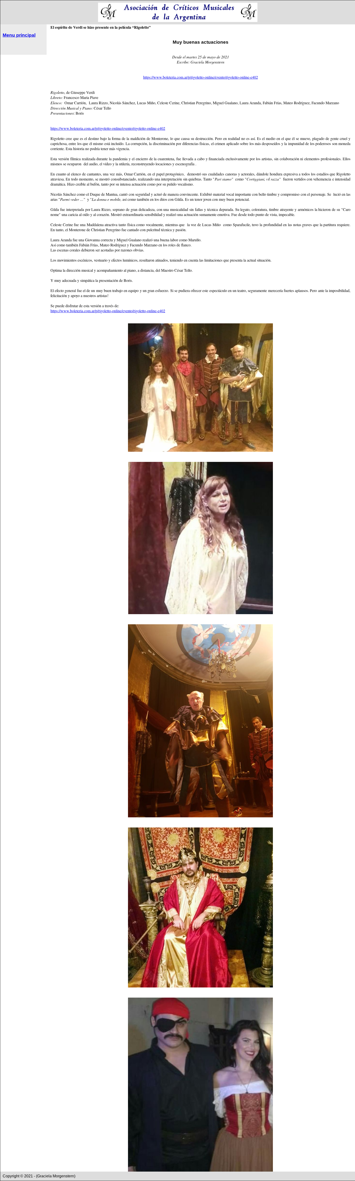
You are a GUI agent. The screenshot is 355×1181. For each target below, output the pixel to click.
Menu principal (19, 35)
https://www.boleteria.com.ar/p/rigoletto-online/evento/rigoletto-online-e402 (200, 77)
